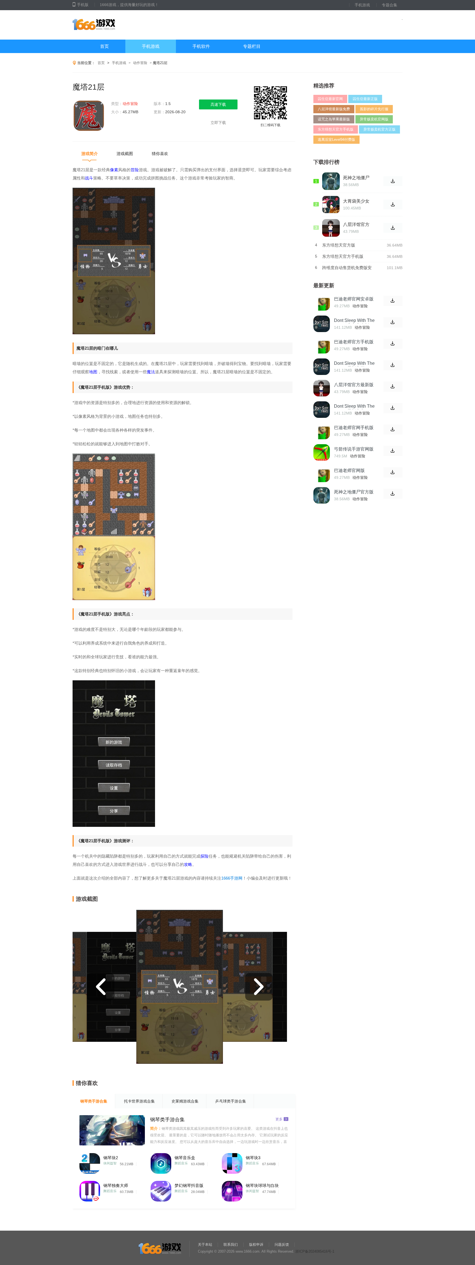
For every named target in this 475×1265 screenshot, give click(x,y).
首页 (104, 46)
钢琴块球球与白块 (262, 1185)
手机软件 (201, 46)
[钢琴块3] (232, 1162)
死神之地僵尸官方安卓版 (356, 177)
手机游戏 (362, 5)
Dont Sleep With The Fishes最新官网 (354, 366)
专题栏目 (252, 46)
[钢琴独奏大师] (89, 1190)
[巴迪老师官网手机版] (321, 431)
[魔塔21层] (89, 116)
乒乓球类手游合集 (230, 1101)
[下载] (392, 301)
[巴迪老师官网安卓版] (321, 302)
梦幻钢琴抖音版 (189, 1185)
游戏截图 (125, 153)
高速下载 (218, 104)
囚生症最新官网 (330, 99)
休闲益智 (110, 1163)
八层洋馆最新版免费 (334, 109)
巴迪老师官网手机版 (354, 427)
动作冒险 (140, 63)
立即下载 (218, 122)
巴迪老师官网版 (349, 470)
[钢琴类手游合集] (112, 1130)
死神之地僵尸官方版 (354, 492)
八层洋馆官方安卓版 (356, 224)
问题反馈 (282, 1244)
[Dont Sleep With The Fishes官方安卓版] (321, 324)
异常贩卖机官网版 (374, 119)
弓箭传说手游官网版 (354, 449)
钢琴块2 (110, 1157)
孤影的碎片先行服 (374, 109)
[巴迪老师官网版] (321, 474)
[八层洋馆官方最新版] (321, 388)
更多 (279, 1119)
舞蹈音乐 (181, 1163)
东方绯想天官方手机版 (336, 129)
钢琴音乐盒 (185, 1157)
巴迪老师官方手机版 (354, 341)
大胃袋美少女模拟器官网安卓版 (356, 201)
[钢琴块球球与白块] (232, 1190)
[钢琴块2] (89, 1162)
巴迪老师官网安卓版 (354, 299)
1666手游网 (231, 878)
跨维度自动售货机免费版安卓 (347, 267)
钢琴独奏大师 (115, 1185)
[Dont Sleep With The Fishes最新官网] (321, 366)
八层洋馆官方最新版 (354, 384)
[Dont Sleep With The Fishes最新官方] (321, 409)
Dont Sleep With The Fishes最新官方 (354, 408)
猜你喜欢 (160, 153)
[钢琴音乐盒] (161, 1162)
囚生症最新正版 (365, 99)
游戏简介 (89, 153)
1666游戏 (127, 25)
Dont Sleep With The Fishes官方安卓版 (354, 323)
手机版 (83, 4)
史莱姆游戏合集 (185, 1101)
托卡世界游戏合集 (139, 1101)
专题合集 (389, 5)
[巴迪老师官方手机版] (321, 345)
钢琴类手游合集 (93, 1101)
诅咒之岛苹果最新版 (334, 119)
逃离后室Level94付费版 (336, 139)
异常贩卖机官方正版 (379, 129)
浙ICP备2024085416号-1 (314, 1251)
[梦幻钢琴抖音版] (161, 1190)
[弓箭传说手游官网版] (321, 452)
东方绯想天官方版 (338, 245)
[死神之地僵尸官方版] (321, 495)
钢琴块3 (253, 1157)
